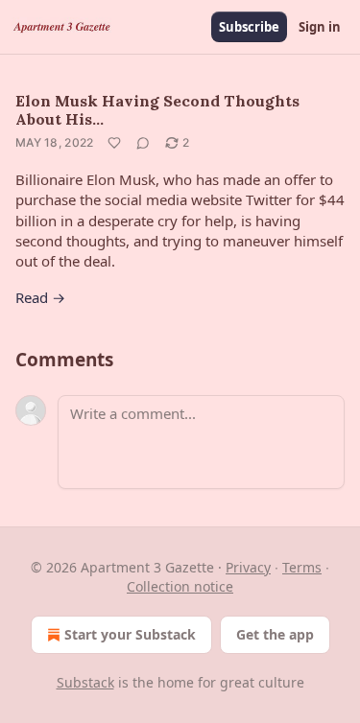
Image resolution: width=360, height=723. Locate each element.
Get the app (275, 634)
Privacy (248, 567)
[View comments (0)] (143, 142)
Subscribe (249, 26)
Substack (85, 682)
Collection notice (180, 586)
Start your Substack (130, 634)
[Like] (114, 142)
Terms (302, 567)
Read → (40, 297)
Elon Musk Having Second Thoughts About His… (157, 109)
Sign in (320, 26)
